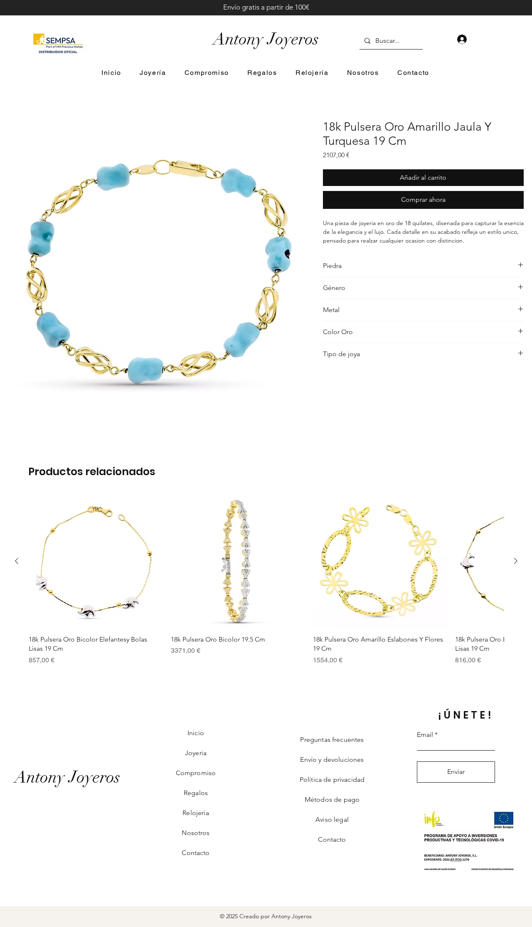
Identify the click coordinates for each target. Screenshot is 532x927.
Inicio (195, 733)
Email (425, 734)
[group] (266, 580)
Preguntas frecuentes (332, 740)
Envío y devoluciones (332, 759)
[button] (153, 73)
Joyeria (196, 753)
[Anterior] (17, 561)
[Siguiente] (516, 561)
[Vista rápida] (96, 561)
